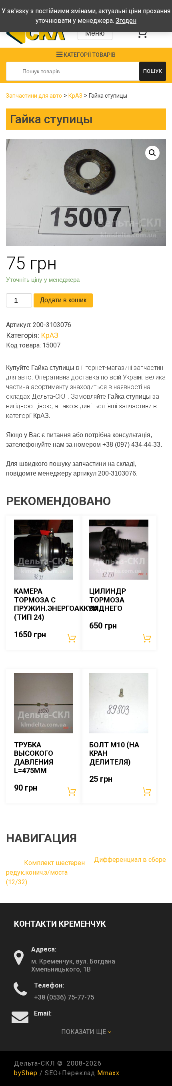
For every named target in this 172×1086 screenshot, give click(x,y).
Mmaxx (108, 1073)
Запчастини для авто (34, 95)
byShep (26, 1073)
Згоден (126, 20)
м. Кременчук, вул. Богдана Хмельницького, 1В (73, 965)
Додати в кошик (63, 300)
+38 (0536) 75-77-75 (64, 997)
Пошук (152, 71)
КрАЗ (75, 95)
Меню (95, 33)
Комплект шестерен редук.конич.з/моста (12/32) (45, 872)
